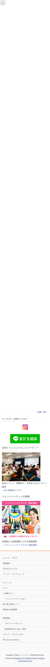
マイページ (7, 583)
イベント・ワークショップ (13, 574)
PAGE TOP (46, 645)
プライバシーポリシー (14, 623)
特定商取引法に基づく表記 (15, 629)
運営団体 (6, 618)
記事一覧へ (42, 412)
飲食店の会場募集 (10, 609)
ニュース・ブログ (10, 558)
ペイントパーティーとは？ (15, 599)
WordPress (18, 658)
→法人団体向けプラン (12, 490)
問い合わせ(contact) (11, 640)
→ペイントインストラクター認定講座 (19, 545)
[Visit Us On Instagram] (25, 427)
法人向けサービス (10, 569)
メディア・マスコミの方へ (13, 634)
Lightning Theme (31, 658)
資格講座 (6, 563)
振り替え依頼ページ (11, 604)
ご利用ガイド (8, 593)
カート (5, 588)
